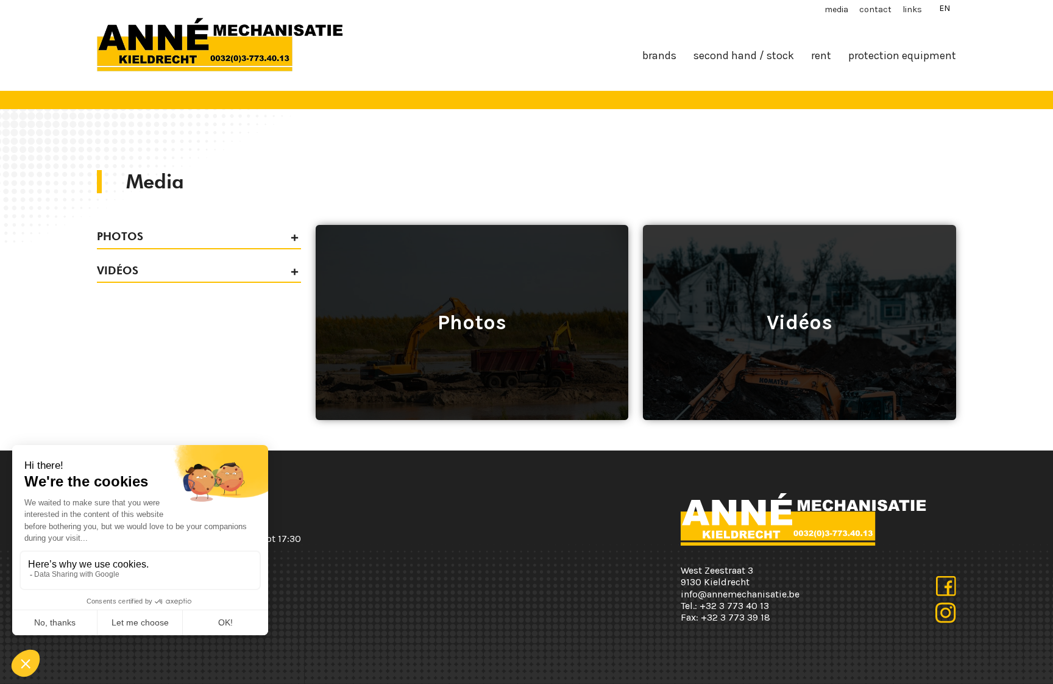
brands (659, 55)
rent (821, 55)
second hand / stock (743, 55)
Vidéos (117, 270)
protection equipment (902, 55)
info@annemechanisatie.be (740, 594)
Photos (120, 236)
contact (875, 9)
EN (944, 8)
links (912, 9)
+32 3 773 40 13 (734, 605)
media (836, 9)
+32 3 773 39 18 (735, 617)
